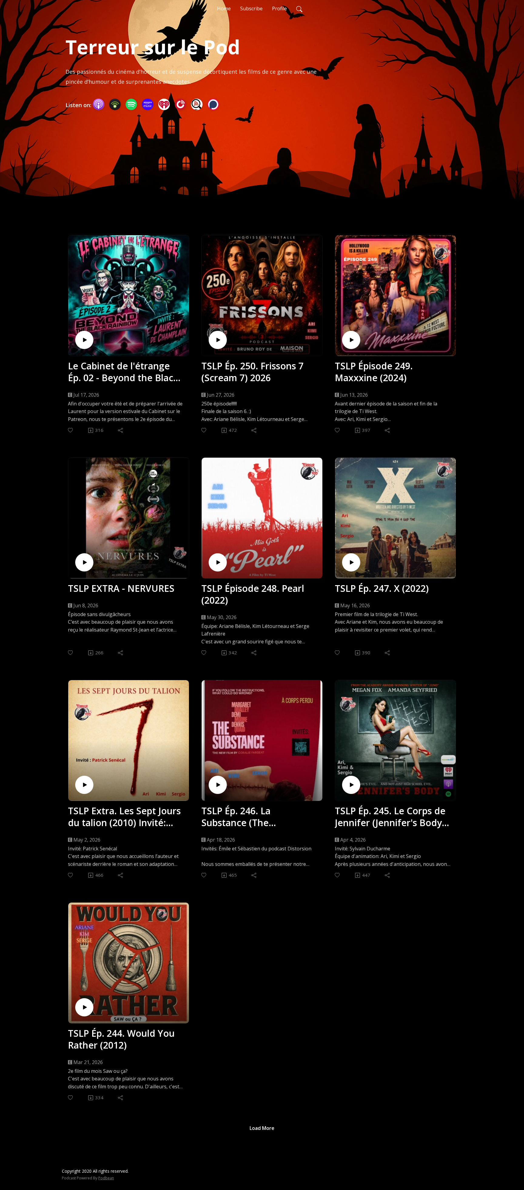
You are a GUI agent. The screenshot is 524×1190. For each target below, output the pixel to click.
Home (224, 8)
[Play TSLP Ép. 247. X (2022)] (351, 562)
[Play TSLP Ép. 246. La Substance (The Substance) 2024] (218, 785)
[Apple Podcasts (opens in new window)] (98, 104)
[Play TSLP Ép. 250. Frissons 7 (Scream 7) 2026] (218, 340)
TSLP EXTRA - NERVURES (121, 588)
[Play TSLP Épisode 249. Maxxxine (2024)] (351, 340)
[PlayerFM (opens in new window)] (180, 104)
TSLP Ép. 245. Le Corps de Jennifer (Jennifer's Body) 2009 (390, 817)
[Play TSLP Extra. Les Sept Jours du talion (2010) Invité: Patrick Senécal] (84, 785)
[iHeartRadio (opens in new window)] (164, 104)
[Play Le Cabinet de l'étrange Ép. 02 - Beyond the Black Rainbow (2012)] (84, 340)
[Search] (299, 8)
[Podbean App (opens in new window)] (115, 104)
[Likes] (70, 430)
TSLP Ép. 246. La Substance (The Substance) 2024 (237, 817)
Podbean (106, 1178)
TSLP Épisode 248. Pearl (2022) (252, 594)
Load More (262, 1128)
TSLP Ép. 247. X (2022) (382, 588)
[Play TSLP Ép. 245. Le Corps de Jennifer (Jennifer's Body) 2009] (351, 785)
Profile (279, 8)
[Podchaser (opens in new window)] (213, 104)
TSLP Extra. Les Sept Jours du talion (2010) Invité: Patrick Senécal (124, 817)
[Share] (120, 430)
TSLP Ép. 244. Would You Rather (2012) (121, 1039)
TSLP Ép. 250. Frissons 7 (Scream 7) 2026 (252, 372)
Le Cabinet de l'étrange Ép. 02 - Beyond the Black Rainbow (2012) (123, 372)
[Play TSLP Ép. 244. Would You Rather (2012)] (84, 1007)
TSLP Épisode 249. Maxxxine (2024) (374, 372)
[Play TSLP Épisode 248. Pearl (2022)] (218, 562)
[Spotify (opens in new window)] (131, 104)
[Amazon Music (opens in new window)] (147, 104)
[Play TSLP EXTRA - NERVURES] (84, 562)
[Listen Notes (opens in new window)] (197, 104)
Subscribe (251, 8)
